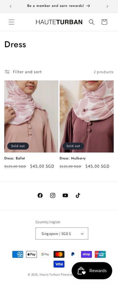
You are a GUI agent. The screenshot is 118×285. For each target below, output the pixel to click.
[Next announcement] (107, 6)
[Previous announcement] (10, 6)
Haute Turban (50, 274)
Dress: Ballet (14, 158)
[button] (11, 22)
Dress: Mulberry (73, 158)
